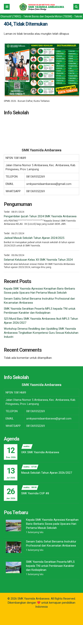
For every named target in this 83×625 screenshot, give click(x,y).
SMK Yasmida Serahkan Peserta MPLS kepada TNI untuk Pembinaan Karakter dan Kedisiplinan (50, 566)
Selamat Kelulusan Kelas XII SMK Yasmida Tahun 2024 (38, 259)
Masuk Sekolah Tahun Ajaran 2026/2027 (46, 472)
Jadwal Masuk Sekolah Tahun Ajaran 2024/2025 (34, 238)
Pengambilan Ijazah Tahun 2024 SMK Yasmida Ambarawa (40, 216)
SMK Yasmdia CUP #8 (35, 493)
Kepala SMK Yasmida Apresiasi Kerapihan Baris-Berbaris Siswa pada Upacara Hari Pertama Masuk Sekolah (52, 524)
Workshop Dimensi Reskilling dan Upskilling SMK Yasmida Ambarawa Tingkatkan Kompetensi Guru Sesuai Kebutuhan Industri (41, 333)
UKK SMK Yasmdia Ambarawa (40, 452)
